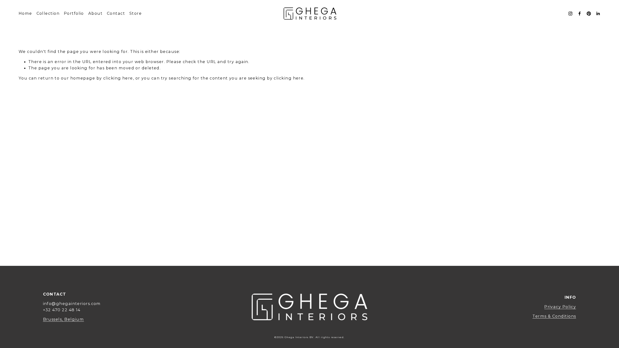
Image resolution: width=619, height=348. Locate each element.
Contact (116, 13)
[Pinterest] (588, 13)
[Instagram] (570, 13)
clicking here (118, 78)
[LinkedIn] (598, 13)
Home (25, 13)
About (95, 13)
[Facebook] (579, 13)
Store (135, 13)
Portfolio (74, 13)
